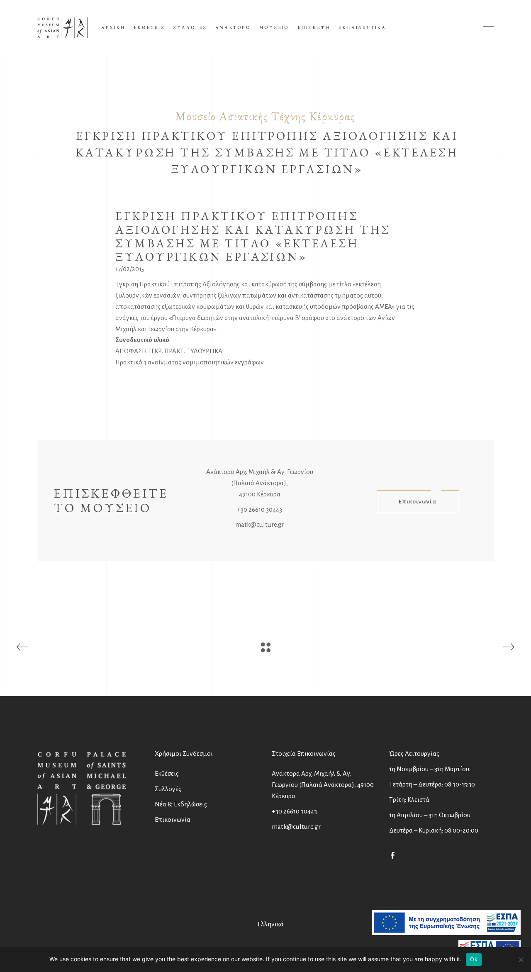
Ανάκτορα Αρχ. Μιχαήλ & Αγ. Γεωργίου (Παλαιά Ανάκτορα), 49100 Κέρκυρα (323, 784)
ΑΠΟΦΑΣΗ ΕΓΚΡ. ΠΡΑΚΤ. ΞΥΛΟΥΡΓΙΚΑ (168, 350)
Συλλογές (168, 788)
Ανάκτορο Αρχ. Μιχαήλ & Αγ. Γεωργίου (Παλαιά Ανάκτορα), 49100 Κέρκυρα (259, 483)
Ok (473, 959)
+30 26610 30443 (259, 509)
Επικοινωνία (172, 819)
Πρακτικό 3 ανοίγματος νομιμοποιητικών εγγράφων (189, 362)
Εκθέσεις (167, 773)
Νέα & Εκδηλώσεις (181, 804)
